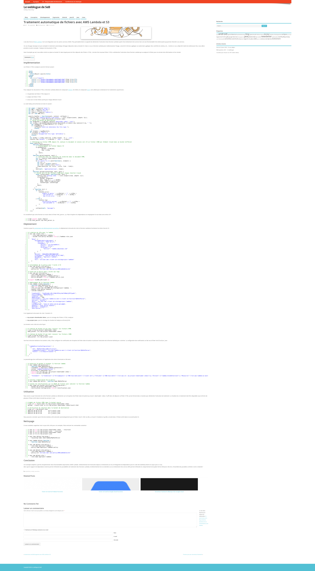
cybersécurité (253, 34)
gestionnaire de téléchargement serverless (46, 228)
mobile (259, 37)
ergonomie (219, 37)
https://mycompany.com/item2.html (53, 80)
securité (223, 39)
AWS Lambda (38, 42)
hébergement (241, 37)
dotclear (272, 34)
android (222, 34)
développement (278, 34)
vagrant (246, 39)
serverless (37, 471)
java (246, 36)
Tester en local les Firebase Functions (52, 491)
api (228, 34)
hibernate (235, 37)
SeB (26, 25)
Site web (116, 540)
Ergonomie (56, 17)
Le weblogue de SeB (37, 7)
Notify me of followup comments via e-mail (37, 530)
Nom (115, 533)
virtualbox (251, 39)
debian (258, 34)
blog (247, 34)
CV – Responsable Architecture (52, 2)
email (290, 34)
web (255, 39)
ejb (288, 34)
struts (236, 39)
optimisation (275, 37)
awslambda (28, 471)
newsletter (266, 36)
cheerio (70, 90)
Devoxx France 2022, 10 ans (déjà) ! (225, 47)
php (284, 37)
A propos (36, 2)
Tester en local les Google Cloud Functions (111, 491)
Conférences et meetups (73, 2)
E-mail (115, 536)
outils (280, 37)
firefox (224, 37)
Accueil (27, 2)
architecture (233, 34)
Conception (34, 17)
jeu (256, 37)
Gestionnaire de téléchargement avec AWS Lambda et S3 (37, 554)
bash (244, 34)
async (88, 90)
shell (233, 39)
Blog (26, 17)
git (227, 37)
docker (267, 34)
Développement (45, 17)
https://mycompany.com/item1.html (53, 79)
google (230, 37)
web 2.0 (258, 39)
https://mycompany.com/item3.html (53, 82)
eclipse (284, 34)
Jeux (78, 17)
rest (220, 39)
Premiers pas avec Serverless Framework (192, 554)
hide (32, 57)
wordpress (268, 39)
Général (64, 17)
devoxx (262, 34)
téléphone (241, 39)
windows (262, 39)
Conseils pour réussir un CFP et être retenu (227, 52)
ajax (217, 34)
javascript (252, 37)
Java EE (72, 17)
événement (276, 39)
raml (217, 39)
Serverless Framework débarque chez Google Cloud (169, 491)
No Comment (51, 25)
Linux (83, 17)
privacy (287, 37)
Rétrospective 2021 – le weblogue (225, 50)
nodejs (32, 471)
